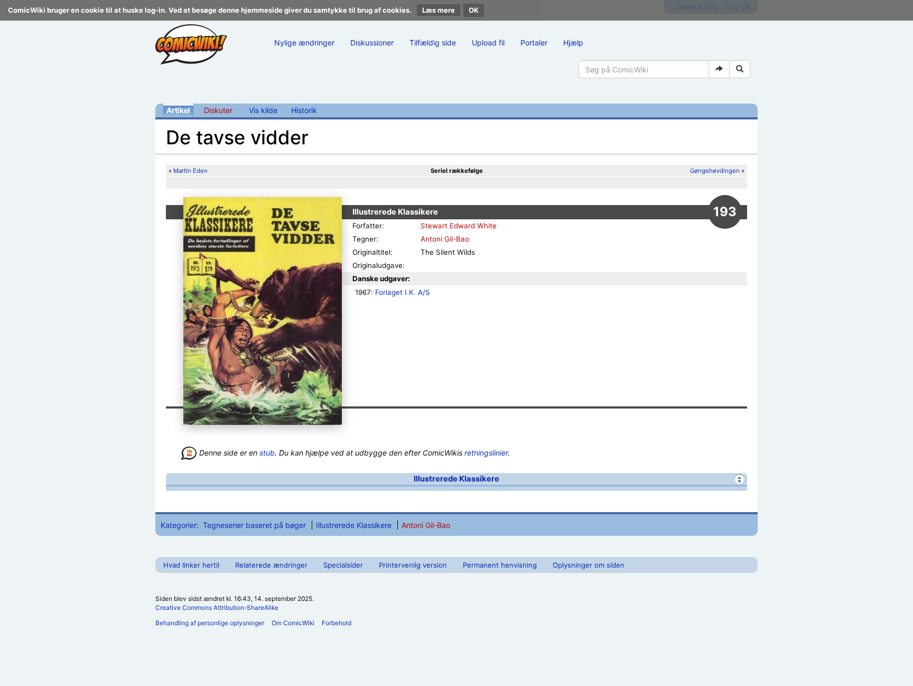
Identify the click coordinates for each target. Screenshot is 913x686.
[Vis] (739, 479)
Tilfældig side (432, 42)
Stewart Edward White (459, 225)
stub (267, 452)
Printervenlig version (413, 565)
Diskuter (218, 110)
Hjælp (573, 42)
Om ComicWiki (293, 623)
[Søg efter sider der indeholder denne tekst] (739, 69)
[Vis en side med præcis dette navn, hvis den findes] (719, 69)
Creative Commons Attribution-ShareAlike (216, 607)
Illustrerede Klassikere (456, 479)
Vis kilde (263, 110)
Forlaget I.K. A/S (402, 292)
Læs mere (438, 10)
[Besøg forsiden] (191, 44)
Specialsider (343, 565)
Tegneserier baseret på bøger (254, 525)
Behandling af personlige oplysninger (209, 623)
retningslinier (486, 452)
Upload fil (488, 42)
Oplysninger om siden (589, 565)
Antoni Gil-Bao (445, 239)
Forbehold (336, 623)
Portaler (533, 42)
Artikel (178, 110)
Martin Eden (190, 170)
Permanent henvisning (500, 565)
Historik (304, 110)
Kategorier (179, 525)
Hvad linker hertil (191, 565)
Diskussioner (372, 42)
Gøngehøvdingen (715, 170)
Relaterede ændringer (271, 565)
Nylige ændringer (304, 42)
